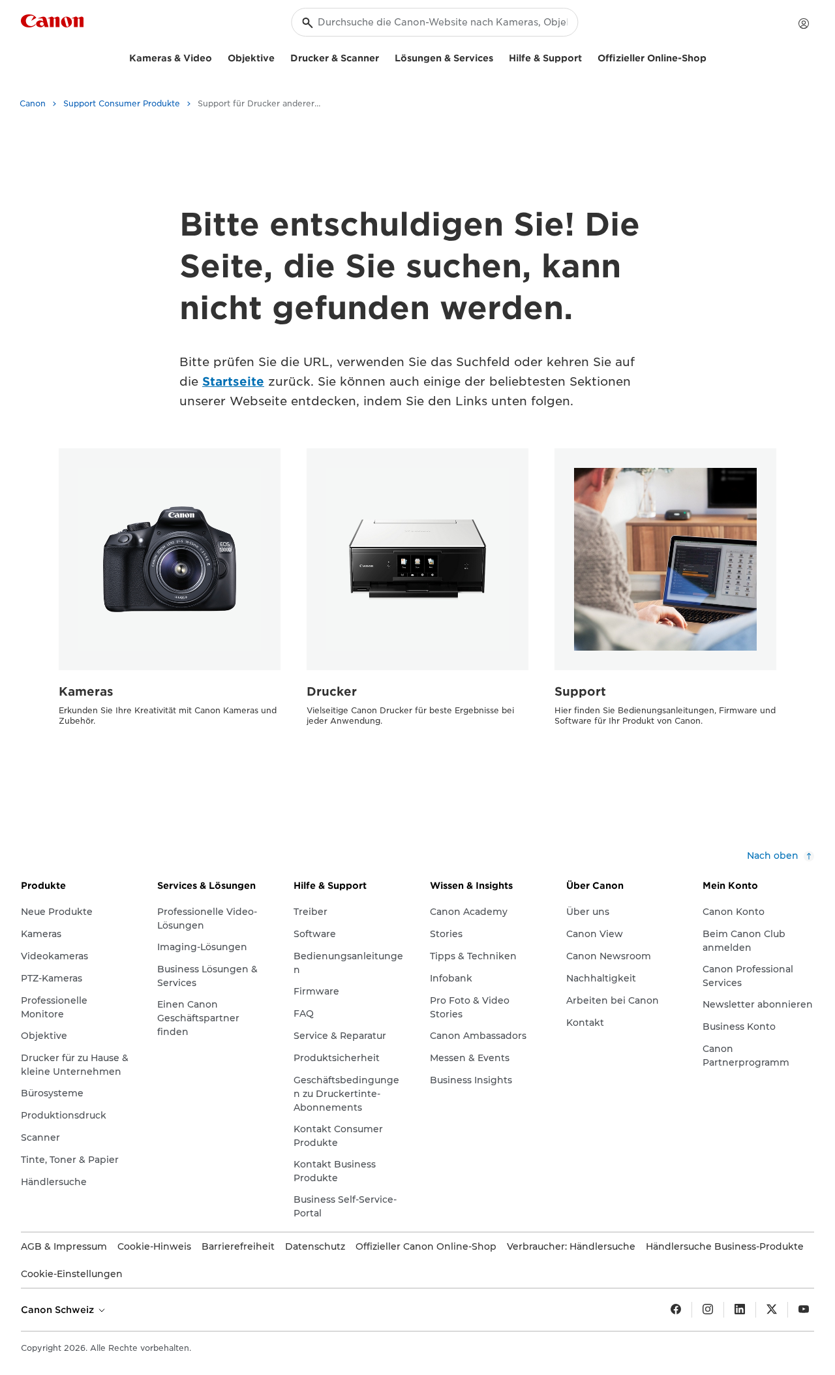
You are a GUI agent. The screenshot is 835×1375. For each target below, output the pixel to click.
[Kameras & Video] (217, 56)
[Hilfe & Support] (587, 56)
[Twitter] (771, 1309)
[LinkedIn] (739, 1309)
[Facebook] (675, 1309)
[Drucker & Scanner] (384, 56)
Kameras (86, 691)
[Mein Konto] (803, 23)
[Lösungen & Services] (498, 56)
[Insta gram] (707, 1309)
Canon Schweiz (59, 1310)
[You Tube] (803, 1309)
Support (580, 691)
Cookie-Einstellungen (72, 1274)
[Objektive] (280, 56)
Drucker (332, 691)
